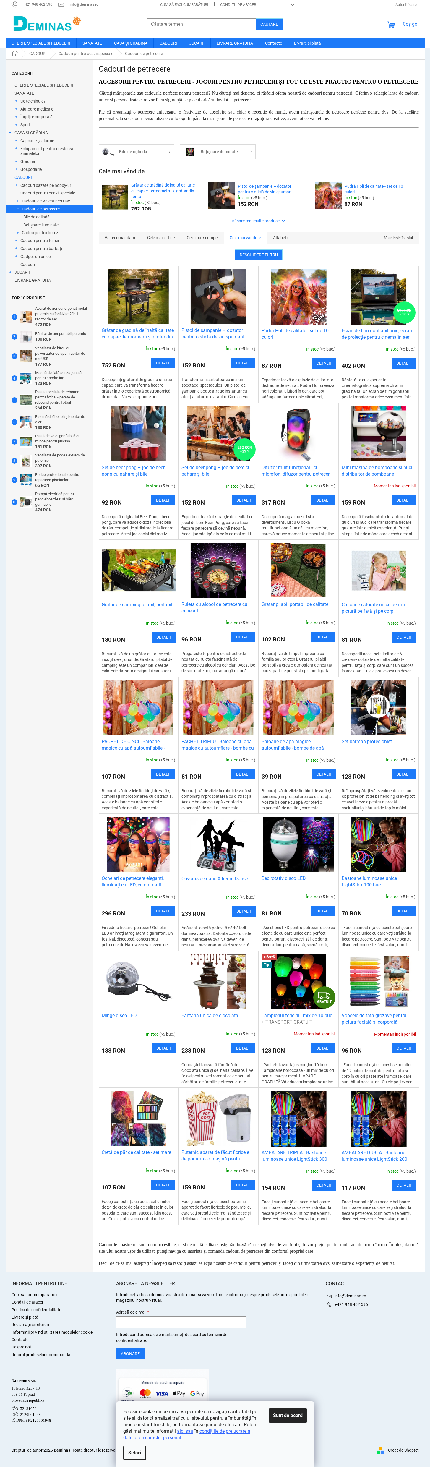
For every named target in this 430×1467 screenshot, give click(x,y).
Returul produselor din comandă (41, 1354)
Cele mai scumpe (202, 237)
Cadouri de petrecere (41, 209)
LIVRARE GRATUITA (32, 280)
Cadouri (27, 264)
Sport (25, 124)
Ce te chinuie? (33, 101)
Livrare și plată (25, 1317)
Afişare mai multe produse (256, 220)
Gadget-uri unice (35, 256)
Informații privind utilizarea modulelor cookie (52, 1332)
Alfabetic (281, 237)
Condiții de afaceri (238, 4)
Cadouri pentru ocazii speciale (47, 193)
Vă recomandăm (120, 237)
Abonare (130, 1353)
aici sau (185, 1431)
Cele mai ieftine (161, 237)
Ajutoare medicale (36, 109)
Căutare (269, 24)
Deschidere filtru (259, 254)
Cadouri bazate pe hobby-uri (46, 185)
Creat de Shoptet (403, 1449)
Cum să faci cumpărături (184, 4)
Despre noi (21, 1347)
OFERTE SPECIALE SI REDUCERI (43, 85)
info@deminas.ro (350, 1295)
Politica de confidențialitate (36, 1309)
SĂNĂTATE (24, 93)
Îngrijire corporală (36, 116)
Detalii (163, 363)
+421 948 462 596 (351, 1304)
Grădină (27, 161)
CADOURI (23, 177)
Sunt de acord (288, 1415)
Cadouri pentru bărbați (41, 248)
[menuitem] (41, 43)
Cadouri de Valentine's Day (46, 201)
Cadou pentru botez (40, 232)
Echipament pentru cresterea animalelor (46, 151)
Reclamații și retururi (30, 1324)
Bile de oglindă (36, 217)
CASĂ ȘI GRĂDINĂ (31, 132)
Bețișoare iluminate (41, 225)
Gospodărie (31, 169)
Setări (134, 1452)
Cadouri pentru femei (39, 240)
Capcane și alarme (37, 140)
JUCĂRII (22, 272)
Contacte (20, 1339)
